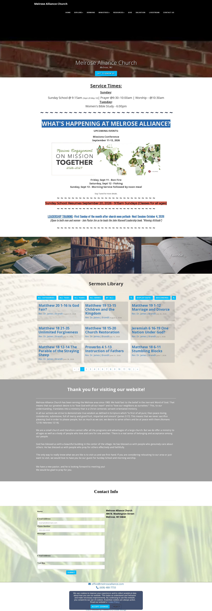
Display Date (143, 298)
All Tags (64, 298)
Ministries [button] (103, 12)
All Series (95, 298)
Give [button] (130, 12)
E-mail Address (44, 519)
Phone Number (43, 526)
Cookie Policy (113, 602)
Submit (71, 572)
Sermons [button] (91, 12)
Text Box (41, 563)
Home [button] (68, 12)
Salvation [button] (140, 12)
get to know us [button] (106, 73)
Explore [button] (78, 12)
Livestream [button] (154, 12)
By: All (109, 298)
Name (40, 511)
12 (129, 369)
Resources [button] (118, 12)
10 (119, 369)
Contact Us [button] (168, 12)
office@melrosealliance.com (108, 584)
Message (41, 533)
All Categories (46, 298)
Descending (162, 298)
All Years (79, 298)
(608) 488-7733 (107, 587)
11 (124, 369)
